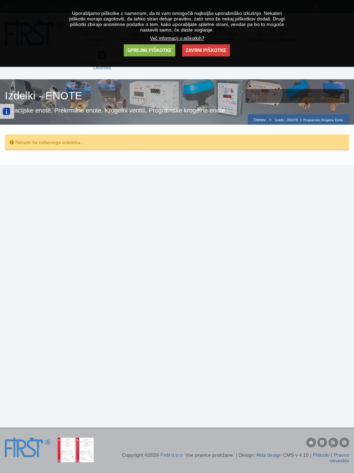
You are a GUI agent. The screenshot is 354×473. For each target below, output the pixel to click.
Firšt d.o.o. (172, 455)
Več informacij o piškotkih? (177, 38)
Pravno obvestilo (339, 457)
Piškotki (321, 455)
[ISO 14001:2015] (85, 440)
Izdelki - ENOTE (286, 120)
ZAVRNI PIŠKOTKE (206, 50)
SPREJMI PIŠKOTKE (149, 50)
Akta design (269, 455)
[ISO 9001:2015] (66, 440)
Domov (260, 120)
